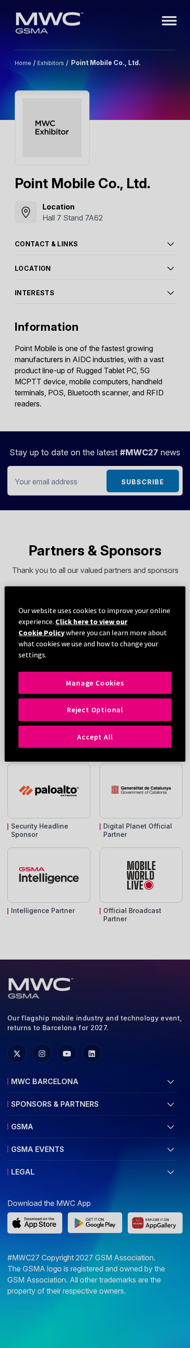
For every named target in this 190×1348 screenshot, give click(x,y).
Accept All (95, 736)
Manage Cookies (95, 682)
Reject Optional (95, 709)
